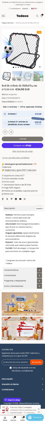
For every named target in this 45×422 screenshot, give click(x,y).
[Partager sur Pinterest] (11, 199)
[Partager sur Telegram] (16, 199)
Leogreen (12, 94)
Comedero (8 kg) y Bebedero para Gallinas (23, 410)
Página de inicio (8, 23)
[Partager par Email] (20, 199)
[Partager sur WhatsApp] (25, 199)
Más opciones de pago (22, 151)
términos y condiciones (22, 371)
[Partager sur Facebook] (3, 199)
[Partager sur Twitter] (7, 199)
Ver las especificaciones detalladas (16, 158)
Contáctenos (16, 8)
